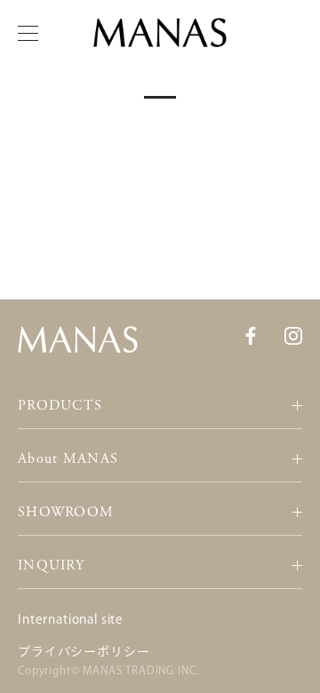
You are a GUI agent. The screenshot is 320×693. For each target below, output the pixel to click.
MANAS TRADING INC (139, 670)
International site (71, 619)
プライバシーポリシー (83, 651)
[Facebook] (251, 335)
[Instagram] (293, 335)
